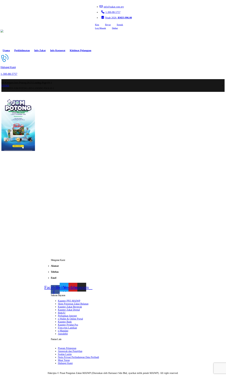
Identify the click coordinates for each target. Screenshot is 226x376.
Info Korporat (57, 50)
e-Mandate (63, 330)
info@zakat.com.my (114, 6)
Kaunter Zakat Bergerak (70, 306)
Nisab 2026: (118, 17)
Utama (6, 50)
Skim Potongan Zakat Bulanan (73, 303)
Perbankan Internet (67, 315)
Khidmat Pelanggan (80, 50)
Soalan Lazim (65, 354)
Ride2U (62, 312)
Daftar (115, 28)
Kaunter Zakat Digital (69, 309)
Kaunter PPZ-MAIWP (69, 300)
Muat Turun (64, 360)
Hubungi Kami (65, 363)
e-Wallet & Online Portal (70, 318)
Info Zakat (40, 50)
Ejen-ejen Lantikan (67, 327)
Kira (97, 24)
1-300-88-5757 (112, 12)
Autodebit (63, 333)
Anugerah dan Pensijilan (70, 351)
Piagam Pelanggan (67, 348)
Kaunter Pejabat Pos (68, 324)
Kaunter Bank (65, 321)
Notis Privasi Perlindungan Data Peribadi (78, 357)
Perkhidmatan (22, 50)
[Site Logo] (11, 38)
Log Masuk (100, 28)
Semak (120, 24)
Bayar (108, 24)
